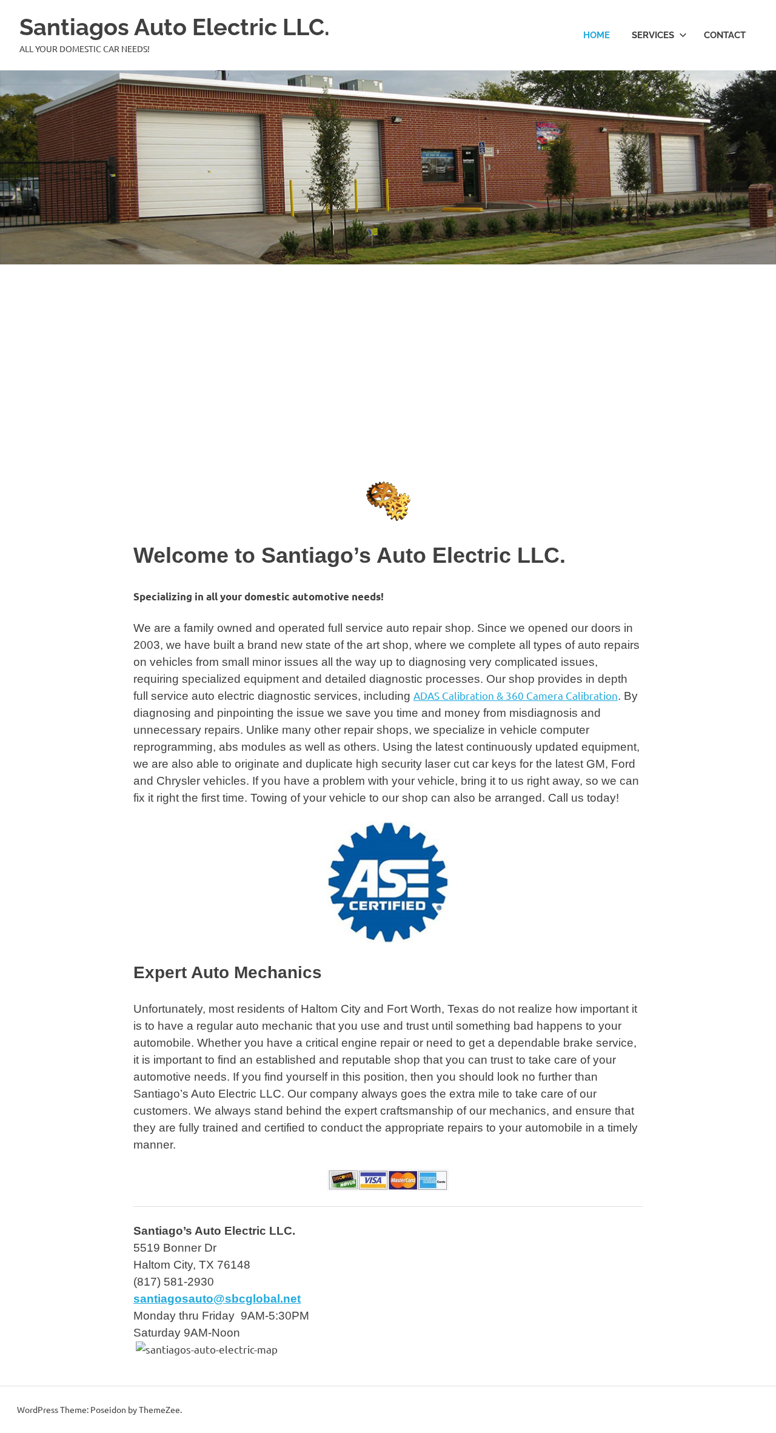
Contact (725, 35)
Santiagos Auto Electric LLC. (174, 27)
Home (596, 35)
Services (653, 35)
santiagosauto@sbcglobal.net (217, 1298)
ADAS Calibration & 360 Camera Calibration (515, 695)
